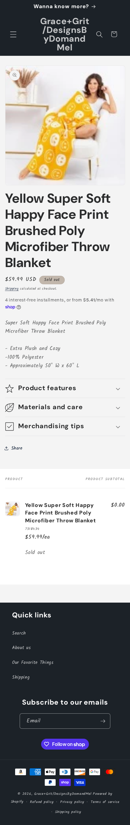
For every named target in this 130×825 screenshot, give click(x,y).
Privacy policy (72, 802)
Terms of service (105, 802)
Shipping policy (68, 812)
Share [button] (17, 448)
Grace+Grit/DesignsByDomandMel (62, 794)
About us (21, 647)
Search (19, 633)
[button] (13, 34)
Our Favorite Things (33, 662)
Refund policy (42, 802)
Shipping (12, 288)
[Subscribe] (103, 721)
